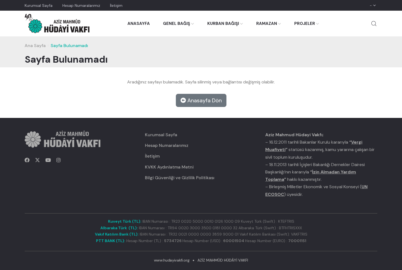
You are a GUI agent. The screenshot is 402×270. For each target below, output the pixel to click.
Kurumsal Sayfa (39, 5)
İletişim (116, 5)
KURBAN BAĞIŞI (223, 23)
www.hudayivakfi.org (171, 260)
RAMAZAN (266, 23)
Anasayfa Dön (204, 100)
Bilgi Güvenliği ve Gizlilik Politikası (179, 178)
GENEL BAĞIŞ (176, 23)
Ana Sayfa (35, 45)
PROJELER (304, 23)
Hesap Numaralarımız (81, 5)
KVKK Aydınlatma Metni (169, 167)
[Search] (373, 23)
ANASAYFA (138, 23)
